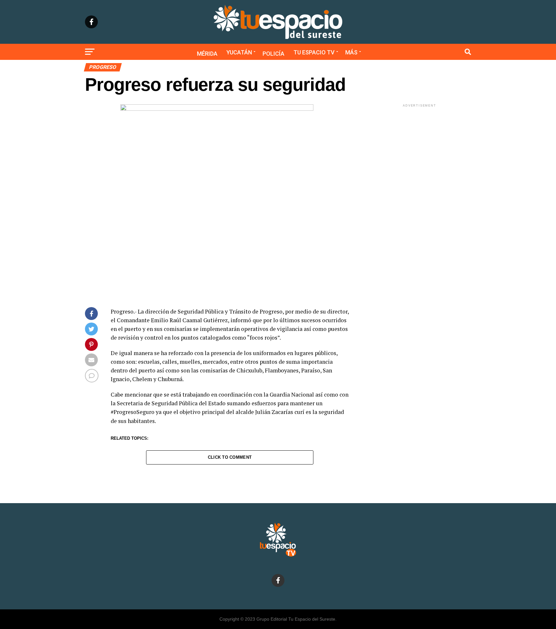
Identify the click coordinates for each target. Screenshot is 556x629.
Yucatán (239, 52)
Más (351, 52)
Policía (273, 53)
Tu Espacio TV (314, 52)
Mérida (207, 53)
